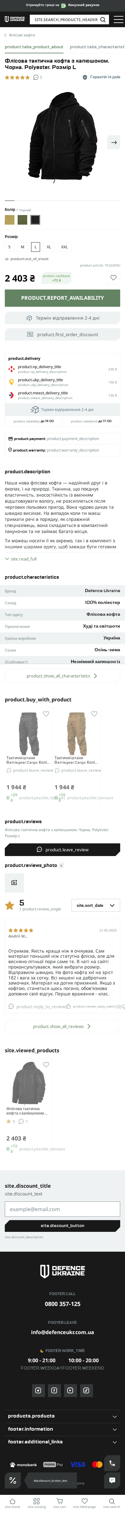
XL (49, 247)
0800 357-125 (62, 1304)
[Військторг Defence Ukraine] (62, 1271)
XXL (64, 247)
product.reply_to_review (40, 1006)
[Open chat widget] (112, 1480)
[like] (113, 278)
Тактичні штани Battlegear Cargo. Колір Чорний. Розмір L (27, 762)
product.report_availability (62, 297)
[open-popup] (13, 1480)
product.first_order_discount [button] (67, 334)
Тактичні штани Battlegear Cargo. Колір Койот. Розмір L (75, 762)
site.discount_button (62, 1226)
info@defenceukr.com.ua (62, 1332)
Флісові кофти (22, 35)
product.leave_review (33, 770)
